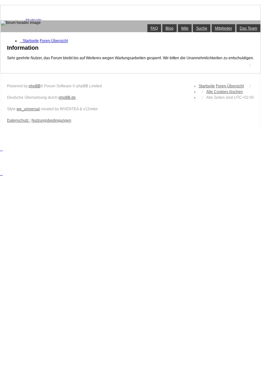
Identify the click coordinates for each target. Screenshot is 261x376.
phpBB (34, 86)
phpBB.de (67, 97)
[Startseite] (130, 26)
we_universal (28, 109)
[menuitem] (18, 120)
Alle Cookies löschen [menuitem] (224, 92)
